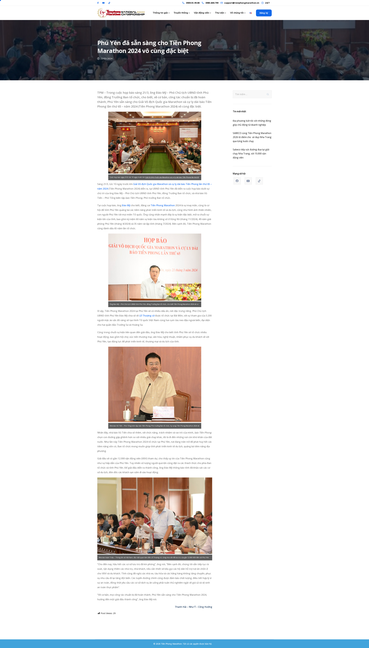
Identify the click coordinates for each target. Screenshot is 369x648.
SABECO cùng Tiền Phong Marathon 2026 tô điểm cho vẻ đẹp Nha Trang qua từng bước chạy (252, 137)
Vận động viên (201, 12)
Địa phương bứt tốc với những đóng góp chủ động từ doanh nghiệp (252, 122)
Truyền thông (181, 12)
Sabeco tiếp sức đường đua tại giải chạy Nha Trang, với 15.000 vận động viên (251, 153)
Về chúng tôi (237, 12)
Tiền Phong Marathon (163, 205)
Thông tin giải (160, 12)
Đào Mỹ (126, 205)
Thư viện (219, 12)
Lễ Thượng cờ (147, 315)
